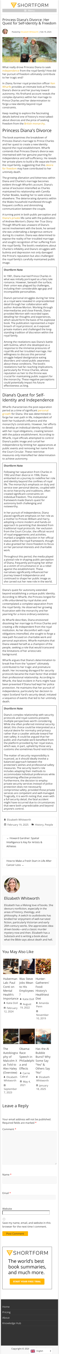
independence (10, 70)
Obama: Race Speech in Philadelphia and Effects (26, 1058)
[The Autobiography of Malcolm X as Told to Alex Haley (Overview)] (11, 1030)
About (6, 1317)
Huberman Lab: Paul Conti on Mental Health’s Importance (10, 988)
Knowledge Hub (11, 1323)
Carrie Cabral (25, 1074)
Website (7, 1208)
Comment (9, 1129)
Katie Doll (12, 1003)
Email (6, 1193)
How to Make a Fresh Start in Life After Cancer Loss (29, 863)
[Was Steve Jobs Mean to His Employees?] (27, 960)
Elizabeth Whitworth (29, 32)
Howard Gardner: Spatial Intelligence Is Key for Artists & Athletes (24, 842)
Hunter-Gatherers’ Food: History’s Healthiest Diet (42, 988)
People (49, 824)
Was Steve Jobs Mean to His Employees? (26, 986)
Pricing (6, 1312)
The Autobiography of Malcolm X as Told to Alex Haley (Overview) (10, 1060)
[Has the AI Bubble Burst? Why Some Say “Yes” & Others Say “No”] (43, 1030)
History (39, 824)
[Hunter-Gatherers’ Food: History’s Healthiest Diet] (43, 960)
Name (6, 1174)
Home (6, 1306)
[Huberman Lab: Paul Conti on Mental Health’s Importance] (11, 960)
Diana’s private (11, 218)
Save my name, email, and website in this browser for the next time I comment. (26, 1224)
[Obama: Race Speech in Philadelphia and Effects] (27, 1030)
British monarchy (34, 123)
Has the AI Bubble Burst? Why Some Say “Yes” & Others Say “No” (43, 1060)
